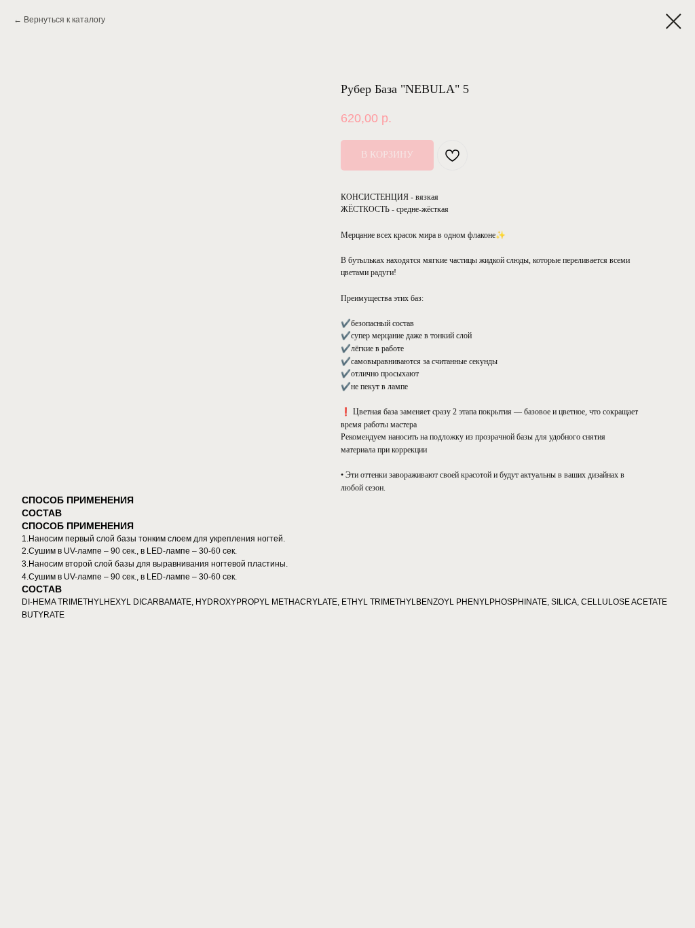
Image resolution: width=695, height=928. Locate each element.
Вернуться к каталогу (64, 19)
